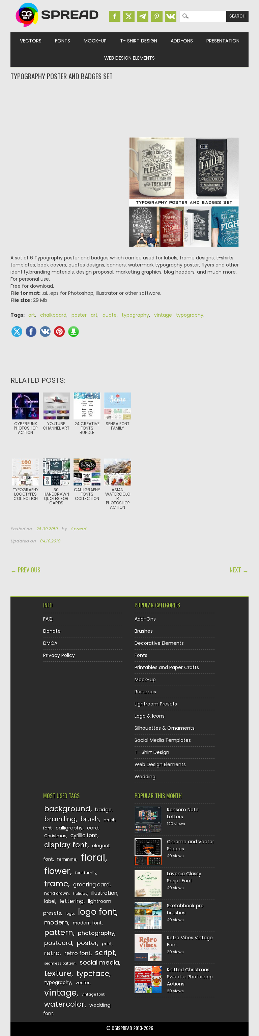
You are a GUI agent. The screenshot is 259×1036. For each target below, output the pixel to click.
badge (103, 809)
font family (85, 872)
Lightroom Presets (156, 703)
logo (69, 913)
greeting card (91, 884)
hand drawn (56, 893)
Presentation (222, 40)
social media (99, 962)
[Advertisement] (129, 108)
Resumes (145, 691)
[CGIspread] (57, 28)
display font (65, 845)
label (49, 901)
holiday (80, 893)
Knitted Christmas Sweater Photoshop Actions (190, 976)
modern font (87, 923)
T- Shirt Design (138, 40)
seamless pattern (60, 963)
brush (90, 819)
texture (57, 973)
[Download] (73, 331)
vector (83, 982)
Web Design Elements (129, 58)
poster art (84, 315)
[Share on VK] (45, 331)
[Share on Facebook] (31, 331)
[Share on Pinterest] (59, 331)
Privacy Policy (59, 655)
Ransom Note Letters (183, 813)
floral (93, 857)
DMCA (50, 643)
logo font (97, 912)
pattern (58, 932)
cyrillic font (83, 835)
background (67, 809)
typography (135, 315)
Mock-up (95, 40)
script (105, 952)
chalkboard (53, 315)
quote (110, 315)
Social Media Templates (163, 740)
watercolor (64, 1004)
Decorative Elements (159, 643)
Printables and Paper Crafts (167, 667)
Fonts (62, 40)
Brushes (144, 631)
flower (57, 871)
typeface (93, 973)
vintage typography (178, 315)
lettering (72, 901)
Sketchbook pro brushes (185, 909)
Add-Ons (182, 40)
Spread (78, 529)
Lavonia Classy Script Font (184, 877)
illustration (104, 893)
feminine (67, 859)
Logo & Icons (150, 716)
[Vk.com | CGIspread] (170, 16)
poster (87, 943)
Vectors (30, 40)
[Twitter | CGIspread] (129, 16)
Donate (52, 631)
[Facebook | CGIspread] (114, 16)
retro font (77, 953)
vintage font (93, 994)
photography (96, 933)
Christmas (55, 836)
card (92, 827)
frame (56, 883)
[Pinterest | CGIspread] (157, 16)
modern (56, 922)
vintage (60, 993)
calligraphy (69, 827)
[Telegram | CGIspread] (142, 16)
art (31, 315)
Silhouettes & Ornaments (165, 728)
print (107, 943)
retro (52, 953)
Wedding (145, 776)
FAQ (48, 619)
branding (60, 819)
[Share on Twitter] (16, 331)
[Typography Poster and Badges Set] (184, 195)
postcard (58, 943)
